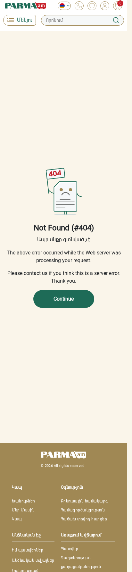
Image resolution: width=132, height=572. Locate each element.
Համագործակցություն (83, 510)
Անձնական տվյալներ (33, 560)
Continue (64, 299)
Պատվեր (69, 549)
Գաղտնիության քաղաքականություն (81, 562)
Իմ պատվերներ (27, 550)
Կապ (17, 519)
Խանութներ (23, 501)
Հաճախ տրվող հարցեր (84, 519)
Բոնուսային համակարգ (84, 501)
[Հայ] (62, 5)
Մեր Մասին (23, 510)
